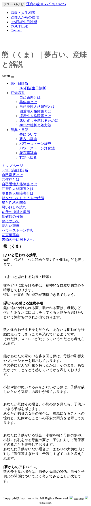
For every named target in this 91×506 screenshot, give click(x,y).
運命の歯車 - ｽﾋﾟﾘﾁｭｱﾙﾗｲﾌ (46, 4)
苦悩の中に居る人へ (18, 239)
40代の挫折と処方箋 (35, 125)
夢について (28, 134)
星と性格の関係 (14, 202)
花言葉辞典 (28, 153)
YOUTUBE (19, 26)
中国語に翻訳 (45, 503)
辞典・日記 (19, 130)
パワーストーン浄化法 (37, 148)
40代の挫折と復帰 (16, 212)
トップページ (12, 165)
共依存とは (28, 102)
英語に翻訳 (79, 499)
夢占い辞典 (28, 139)
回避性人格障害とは (35, 111)
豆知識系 (18, 93)
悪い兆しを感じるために (38, 120)
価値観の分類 (12, 216)
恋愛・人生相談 (23, 13)
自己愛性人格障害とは (37, 107)
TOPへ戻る (28, 157)
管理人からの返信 (25, 17)
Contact (16, 30)
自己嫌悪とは (30, 97)
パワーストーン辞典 (35, 143)
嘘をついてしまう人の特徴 (23, 198)
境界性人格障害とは (35, 116)
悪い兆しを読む (14, 207)
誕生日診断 (19, 83)
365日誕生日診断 (24, 22)
